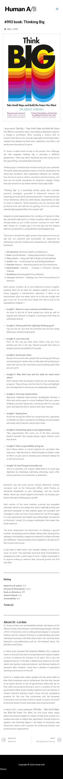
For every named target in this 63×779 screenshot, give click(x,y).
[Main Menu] (57, 9)
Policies (3, 769)
